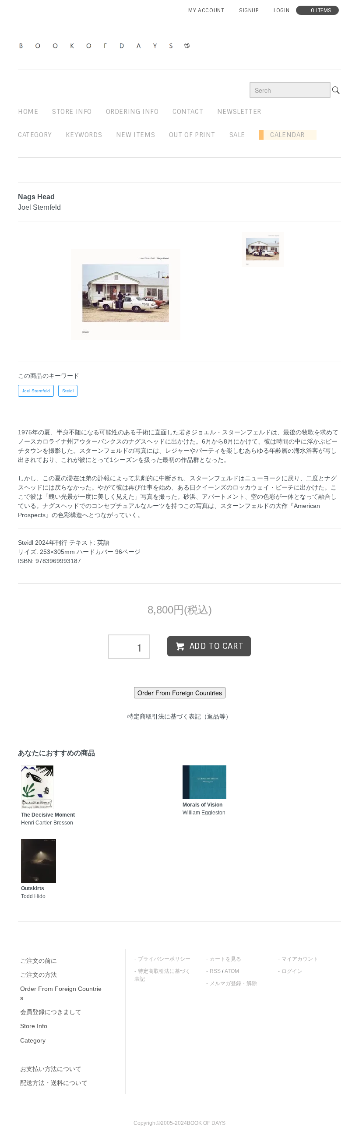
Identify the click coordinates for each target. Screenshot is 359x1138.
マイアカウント (300, 959)
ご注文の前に (38, 960)
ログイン (292, 971)
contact (187, 111)
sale (237, 134)
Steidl (68, 390)
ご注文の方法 (38, 974)
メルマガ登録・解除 (233, 983)
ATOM (232, 971)
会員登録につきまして (50, 1011)
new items (135, 134)
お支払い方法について (50, 1068)
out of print (192, 134)
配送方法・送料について (54, 1082)
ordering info (132, 111)
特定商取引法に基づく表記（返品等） (179, 716)
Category (35, 134)
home (28, 111)
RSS (215, 971)
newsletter (239, 111)
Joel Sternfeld (36, 390)
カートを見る (225, 959)
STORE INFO (72, 111)
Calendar (284, 134)
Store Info (33, 1025)
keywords (84, 134)
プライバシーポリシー (164, 959)
